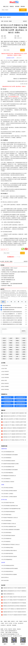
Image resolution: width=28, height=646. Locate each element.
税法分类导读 (7, 403)
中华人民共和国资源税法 (6, 520)
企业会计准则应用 (5, 371)
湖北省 (4, 342)
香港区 (23, 354)
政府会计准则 (4, 380)
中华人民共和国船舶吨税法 (6, 559)
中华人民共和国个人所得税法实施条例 (9, 496)
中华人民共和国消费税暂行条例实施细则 (9, 469)
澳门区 (10, 356)
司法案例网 (14, 625)
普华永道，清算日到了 (7, 17)
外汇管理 (10, 623)
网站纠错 (19, 629)
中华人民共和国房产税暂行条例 (7, 502)
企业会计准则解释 (5, 374)
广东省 (10, 340)
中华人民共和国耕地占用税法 (7, 547)
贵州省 (23, 349)
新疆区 (10, 354)
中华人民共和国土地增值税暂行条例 (8, 526)
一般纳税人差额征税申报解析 (7, 269)
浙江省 (17, 342)
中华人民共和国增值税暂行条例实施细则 (9, 454)
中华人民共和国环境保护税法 (7, 553)
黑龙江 (17, 347)
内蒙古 (17, 351)
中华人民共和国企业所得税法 (7, 487)
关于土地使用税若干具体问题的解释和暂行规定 (10, 508)
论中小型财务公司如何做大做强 (7, 277)
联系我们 (14, 629)
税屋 (2, 21)
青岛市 (4, 358)
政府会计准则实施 (5, 389)
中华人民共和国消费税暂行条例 (7, 466)
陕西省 (10, 349)
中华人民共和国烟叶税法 (6, 538)
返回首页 (25, 21)
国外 (17, 356)
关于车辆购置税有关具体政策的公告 (8, 475)
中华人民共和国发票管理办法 (7, 571)
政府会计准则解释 (5, 386)
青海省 (4, 354)
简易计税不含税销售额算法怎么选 (8, 279)
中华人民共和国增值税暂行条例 (7, 451)
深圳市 (23, 358)
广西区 (23, 347)
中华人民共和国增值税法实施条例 (8, 460)
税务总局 (13, 621)
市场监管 (20, 621)
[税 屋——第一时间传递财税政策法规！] (14, 3)
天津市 (23, 338)
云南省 (4, 349)
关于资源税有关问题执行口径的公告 (8, 523)
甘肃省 (10, 351)
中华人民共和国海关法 (5, 478)
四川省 (10, 345)
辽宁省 (23, 345)
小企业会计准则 (4, 365)
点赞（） (5, 249)
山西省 (23, 351)
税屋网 (2, 629)
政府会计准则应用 (5, 383)
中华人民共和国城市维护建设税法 (8, 511)
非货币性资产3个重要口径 (6, 285)
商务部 (9, 621)
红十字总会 (15, 623)
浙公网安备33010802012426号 (6, 635)
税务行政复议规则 (5, 580)
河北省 (4, 340)
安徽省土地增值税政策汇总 (8, 593)
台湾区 (4, 356)
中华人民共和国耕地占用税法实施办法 (9, 550)
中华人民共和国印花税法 (6, 514)
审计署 (6, 623)
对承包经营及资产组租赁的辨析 (7, 275)
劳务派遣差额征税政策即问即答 (8, 309)
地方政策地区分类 (20, 403)
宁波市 (10, 358)
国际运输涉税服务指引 (7, 305)
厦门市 (17, 358)
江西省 (4, 347)
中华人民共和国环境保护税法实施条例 (9, 556)
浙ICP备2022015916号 (17, 635)
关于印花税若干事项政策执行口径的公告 (9, 517)
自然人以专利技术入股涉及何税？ (8, 273)
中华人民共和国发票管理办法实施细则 (9, 574)
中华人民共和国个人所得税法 (7, 493)
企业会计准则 (4, 368)
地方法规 (6, 21)
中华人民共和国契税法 (5, 541)
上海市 (10, 338)
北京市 (4, 338)
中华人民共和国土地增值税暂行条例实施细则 (10, 529)
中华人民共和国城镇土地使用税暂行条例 (9, 505)
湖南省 (10, 347)
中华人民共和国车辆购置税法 (7, 472)
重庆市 (17, 338)
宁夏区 (4, 351)
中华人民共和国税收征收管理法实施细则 (9, 568)
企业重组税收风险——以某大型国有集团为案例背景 (11, 283)
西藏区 (10, 342)
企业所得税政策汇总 (20, 397)
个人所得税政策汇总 (7, 400)
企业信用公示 (3, 625)
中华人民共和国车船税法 (6, 532)
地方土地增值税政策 (20, 406)
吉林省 (23, 340)
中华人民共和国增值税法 (6, 457)
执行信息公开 (20, 623)
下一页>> (19, 256)
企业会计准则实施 (5, 377)
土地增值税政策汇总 (7, 406)
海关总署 (25, 621)
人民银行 (2, 623)
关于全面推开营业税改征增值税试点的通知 (10, 463)
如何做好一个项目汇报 (5, 281)
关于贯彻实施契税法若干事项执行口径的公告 (10, 544)
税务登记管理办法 (5, 577)
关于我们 (5, 629)
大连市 (23, 356)
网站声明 (10, 629)
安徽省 (10, 21)
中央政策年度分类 (20, 400)
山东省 (4, 345)
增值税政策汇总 (7, 397)
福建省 (17, 354)
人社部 (17, 621)
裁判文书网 (9, 625)
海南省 (17, 349)
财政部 (5, 621)
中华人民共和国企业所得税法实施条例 (9, 490)
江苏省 (23, 342)
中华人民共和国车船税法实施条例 (8, 535)
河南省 (17, 345)
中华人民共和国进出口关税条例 (7, 481)
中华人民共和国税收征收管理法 (7, 565)
